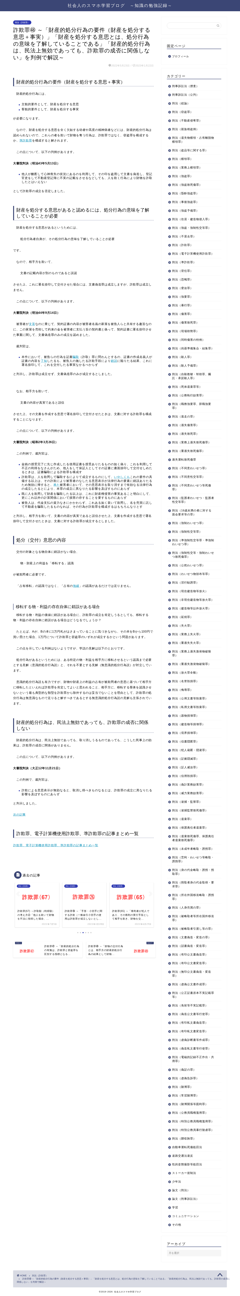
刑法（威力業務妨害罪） (188, 793)
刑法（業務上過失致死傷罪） (191, 442)
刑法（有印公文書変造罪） (190, 963)
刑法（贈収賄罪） (184, 1138)
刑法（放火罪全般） (185, 672)
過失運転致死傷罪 (184, 459)
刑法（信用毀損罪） (185, 775)
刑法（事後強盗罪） (185, 201)
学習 (175, 1207)
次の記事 (19, 814)
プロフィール (180, 56)
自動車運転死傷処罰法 (187, 1147)
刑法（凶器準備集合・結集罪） (193, 348)
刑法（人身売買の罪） (187, 907)
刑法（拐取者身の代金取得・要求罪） (193, 884)
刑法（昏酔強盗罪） (185, 193)
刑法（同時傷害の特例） (188, 339)
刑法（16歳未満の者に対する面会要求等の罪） (192, 512)
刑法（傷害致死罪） (185, 322)
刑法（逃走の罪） (184, 416)
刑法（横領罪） (182, 158)
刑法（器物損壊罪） (185, 715)
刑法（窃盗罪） (182, 111)
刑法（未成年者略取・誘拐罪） (193, 848)
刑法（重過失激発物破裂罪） (191, 664)
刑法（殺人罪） (182, 356)
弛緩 (76, 585)
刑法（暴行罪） (182, 305)
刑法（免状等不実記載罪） (190, 1005)
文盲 (32, 324)
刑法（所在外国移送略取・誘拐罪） (193, 896)
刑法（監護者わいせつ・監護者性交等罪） (193, 499)
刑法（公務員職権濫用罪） (190, 1112)
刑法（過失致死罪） (185, 433)
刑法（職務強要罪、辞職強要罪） (191, 405)
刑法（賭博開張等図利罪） (190, 1104)
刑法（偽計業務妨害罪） (188, 784)
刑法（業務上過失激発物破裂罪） (191, 653)
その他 (176, 1224)
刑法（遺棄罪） (182, 819)
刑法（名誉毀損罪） (185, 681)
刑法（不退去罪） (184, 236)
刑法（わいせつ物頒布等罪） (191, 573)
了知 (44, 360)
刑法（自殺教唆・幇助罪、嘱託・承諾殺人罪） (191, 376)
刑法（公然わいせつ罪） (188, 565)
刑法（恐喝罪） (182, 279)
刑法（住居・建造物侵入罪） (191, 219)
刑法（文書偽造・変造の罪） (191, 937)
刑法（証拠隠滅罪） (185, 758)
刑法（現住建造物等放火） (190, 591)
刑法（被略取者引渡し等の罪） (193, 928)
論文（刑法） (181, 1190)
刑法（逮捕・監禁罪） (187, 801)
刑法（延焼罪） (182, 617)
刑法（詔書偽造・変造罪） (190, 945)
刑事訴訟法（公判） (185, 94)
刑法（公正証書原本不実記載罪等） (193, 994)
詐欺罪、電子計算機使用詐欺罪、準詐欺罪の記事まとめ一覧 (55, 845)
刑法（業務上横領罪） (187, 167)
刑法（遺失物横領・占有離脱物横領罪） (193, 139)
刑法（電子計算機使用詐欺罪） (193, 253)
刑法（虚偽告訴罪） (185, 1078)
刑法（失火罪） (182, 625)
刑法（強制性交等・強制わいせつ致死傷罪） (193, 554)
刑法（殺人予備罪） (185, 365)
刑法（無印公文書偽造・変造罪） (191, 973)
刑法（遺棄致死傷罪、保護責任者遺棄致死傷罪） (193, 838)
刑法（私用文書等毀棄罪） (190, 707)
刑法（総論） (181, 103)
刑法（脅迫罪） (182, 288)
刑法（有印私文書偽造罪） (190, 1022)
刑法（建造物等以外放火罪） (191, 608)
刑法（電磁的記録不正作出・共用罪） (193, 1059)
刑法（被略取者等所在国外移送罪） (193, 918)
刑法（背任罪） (182, 270)
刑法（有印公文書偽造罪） (190, 954)
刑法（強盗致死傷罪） (187, 184)
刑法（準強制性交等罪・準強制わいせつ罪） (193, 542)
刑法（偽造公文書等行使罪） (191, 1014)
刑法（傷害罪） (182, 313)
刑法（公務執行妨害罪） (188, 395)
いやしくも (122, 476)
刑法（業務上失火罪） (187, 634)
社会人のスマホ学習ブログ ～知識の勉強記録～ (120, 5)
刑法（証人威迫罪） (185, 767)
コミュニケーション (185, 1216)
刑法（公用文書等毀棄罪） (190, 698)
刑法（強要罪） (182, 296)
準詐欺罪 (26, 140)
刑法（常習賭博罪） (185, 1095)
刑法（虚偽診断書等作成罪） (191, 1039)
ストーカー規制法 (184, 1173)
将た (56, 484)
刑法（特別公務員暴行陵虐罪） (193, 1129)
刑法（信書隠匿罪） (185, 741)
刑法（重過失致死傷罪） (188, 450)
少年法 (176, 1181)
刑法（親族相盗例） (185, 129)
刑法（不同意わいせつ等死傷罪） (191, 487)
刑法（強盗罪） (182, 176)
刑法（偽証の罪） (184, 1069)
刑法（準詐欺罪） (184, 262)
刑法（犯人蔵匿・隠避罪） (190, 750)
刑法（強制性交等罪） (187, 531)
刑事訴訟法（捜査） (185, 86)
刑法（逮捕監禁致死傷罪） (190, 810)
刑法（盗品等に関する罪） (190, 150)
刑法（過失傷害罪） (185, 425)
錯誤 (114, 360)
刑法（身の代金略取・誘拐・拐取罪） (193, 871)
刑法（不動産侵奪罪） (187, 120)
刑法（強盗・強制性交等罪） (191, 227)
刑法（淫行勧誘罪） (185, 582)
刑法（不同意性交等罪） (188, 476)
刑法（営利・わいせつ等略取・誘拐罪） (193, 859)
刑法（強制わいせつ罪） (188, 523)
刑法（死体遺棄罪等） (187, 386)
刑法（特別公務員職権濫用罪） (193, 1121)
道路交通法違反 (182, 1155)
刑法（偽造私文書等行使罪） (191, 1048)
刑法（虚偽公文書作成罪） (190, 984)
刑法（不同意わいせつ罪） (190, 468)
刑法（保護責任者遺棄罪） (190, 827)
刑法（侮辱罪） (182, 689)
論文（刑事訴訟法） (185, 1198)
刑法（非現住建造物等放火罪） (193, 599)
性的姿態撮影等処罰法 (187, 1164)
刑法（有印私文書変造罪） (190, 1031)
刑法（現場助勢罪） (185, 331)
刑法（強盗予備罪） (185, 210)
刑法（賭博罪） (182, 1086)
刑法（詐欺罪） (22, 22)
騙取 (76, 356)
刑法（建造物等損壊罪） (188, 724)
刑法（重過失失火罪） (187, 642)
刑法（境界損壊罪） (185, 732)
